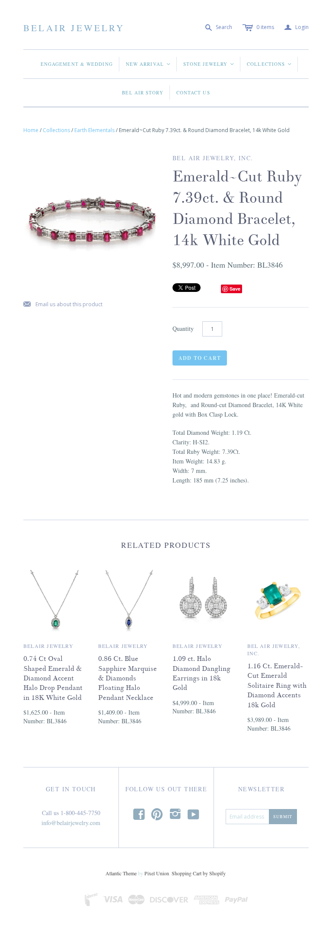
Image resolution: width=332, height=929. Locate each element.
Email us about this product (62, 304)
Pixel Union (156, 873)
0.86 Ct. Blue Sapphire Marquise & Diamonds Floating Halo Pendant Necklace (127, 678)
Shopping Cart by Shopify (198, 873)
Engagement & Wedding (77, 64)
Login (296, 27)
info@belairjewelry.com (71, 823)
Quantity (183, 328)
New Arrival (148, 64)
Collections (269, 64)
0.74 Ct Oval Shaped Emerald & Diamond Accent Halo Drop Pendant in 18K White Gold (53, 678)
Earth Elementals (94, 130)
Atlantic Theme (121, 873)
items (265, 27)
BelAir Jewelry (73, 28)
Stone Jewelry (209, 64)
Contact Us (193, 92)
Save (235, 288)
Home (30, 130)
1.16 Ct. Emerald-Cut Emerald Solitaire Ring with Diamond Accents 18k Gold (276, 685)
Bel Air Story (142, 92)
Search (224, 27)
